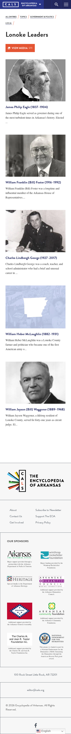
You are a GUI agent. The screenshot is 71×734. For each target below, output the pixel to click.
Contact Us (16, 516)
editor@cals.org (35, 690)
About (13, 510)
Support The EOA (45, 516)
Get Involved (17, 522)
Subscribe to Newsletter (48, 510)
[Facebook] (35, 725)
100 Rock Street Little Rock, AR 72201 (35, 675)
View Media (22, 48)
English (46, 731)
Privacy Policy (43, 522)
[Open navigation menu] (66, 4)
